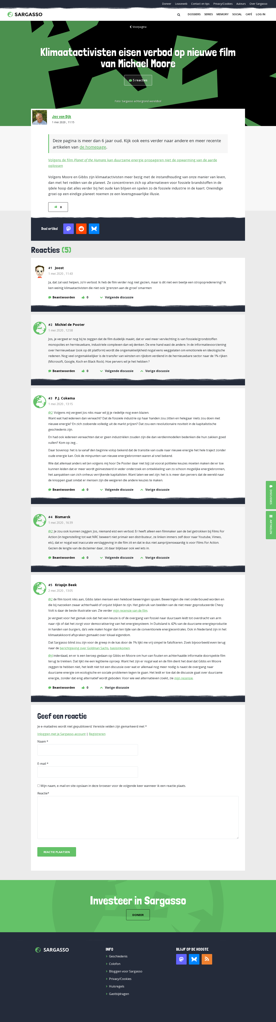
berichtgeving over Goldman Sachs (84, 648)
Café (249, 14)
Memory (222, 14)
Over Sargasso (258, 3)
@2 (50, 413)
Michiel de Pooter (70, 324)
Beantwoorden (64, 297)
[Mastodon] (181, 959)
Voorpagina (139, 27)
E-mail (41, 764)
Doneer (166, 3)
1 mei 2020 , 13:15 (60, 404)
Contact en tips (200, 3)
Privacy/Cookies (223, 3)
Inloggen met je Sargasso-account (61, 734)
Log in (260, 14)
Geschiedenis (118, 956)
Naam (41, 741)
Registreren (97, 734)
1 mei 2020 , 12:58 (60, 330)
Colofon (114, 964)
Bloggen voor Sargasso (125, 971)
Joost (59, 268)
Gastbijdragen (119, 994)
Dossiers (194, 14)
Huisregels (116, 986)
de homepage (93, 147)
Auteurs (241, 3)
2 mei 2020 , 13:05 (60, 591)
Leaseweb (181, 3)
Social (237, 14)
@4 (50, 656)
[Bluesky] (194, 959)
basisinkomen (120, 648)
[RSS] (207, 959)
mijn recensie (183, 678)
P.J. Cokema (65, 398)
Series (208, 14)
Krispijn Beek (66, 585)
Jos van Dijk (61, 116)
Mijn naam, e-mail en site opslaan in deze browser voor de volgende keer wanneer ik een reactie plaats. (113, 786)
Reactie (42, 793)
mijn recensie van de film (130, 610)
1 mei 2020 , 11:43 (60, 274)
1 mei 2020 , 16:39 (60, 523)
